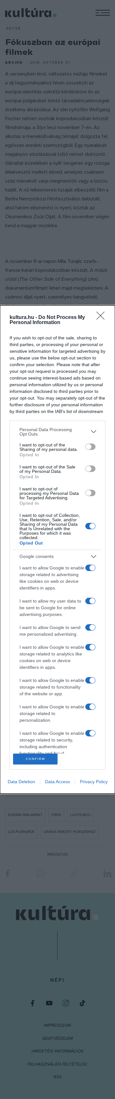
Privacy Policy (94, 781)
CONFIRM (35, 759)
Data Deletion (21, 781)
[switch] (90, 447)
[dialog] (57, 549)
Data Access (57, 781)
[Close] (102, 318)
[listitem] (57, 431)
